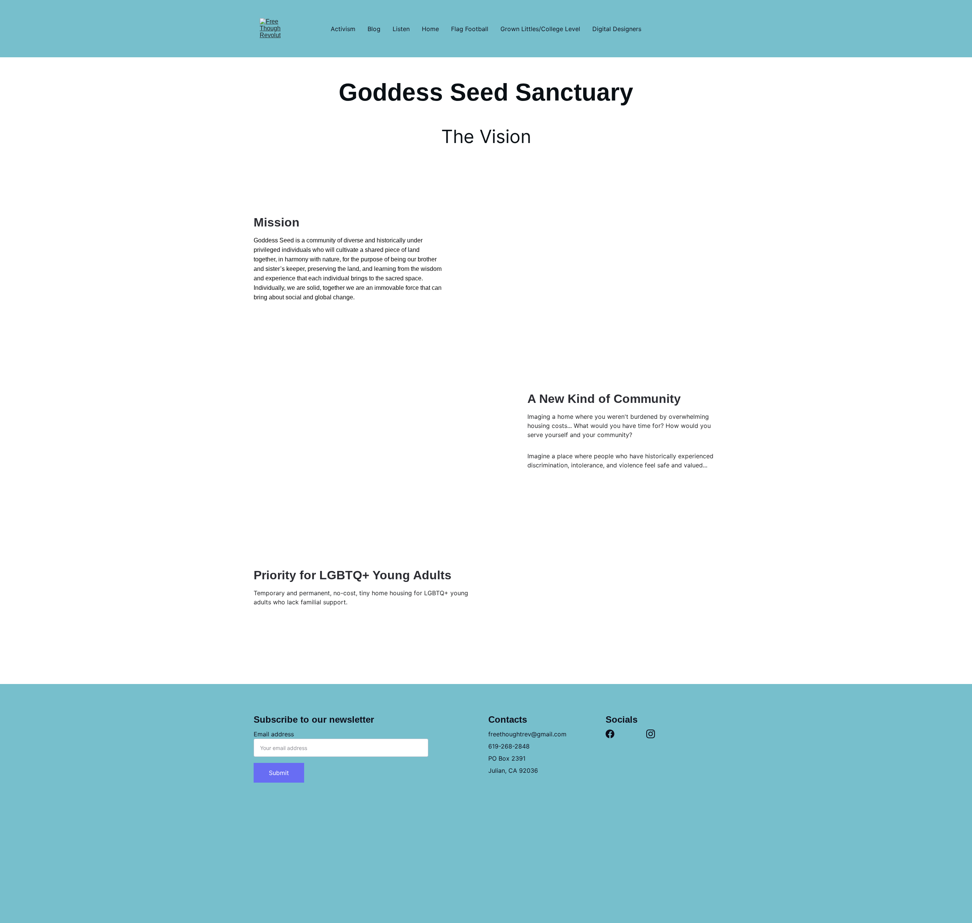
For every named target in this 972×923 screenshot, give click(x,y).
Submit (279, 773)
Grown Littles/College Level (540, 29)
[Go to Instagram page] (650, 734)
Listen (401, 29)
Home (430, 29)
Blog (374, 29)
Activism (343, 29)
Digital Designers (616, 29)
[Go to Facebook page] (610, 734)
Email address (274, 734)
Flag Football (469, 29)
